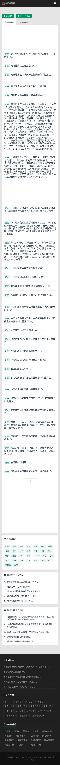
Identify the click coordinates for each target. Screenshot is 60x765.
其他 (14, 546)
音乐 (14, 560)
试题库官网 (22, 744)
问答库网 (8, 735)
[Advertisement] (30, 38)
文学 (21, 555)
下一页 (30, 480)
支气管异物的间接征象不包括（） (22, 601)
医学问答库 (49, 740)
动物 (43, 560)
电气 (16, 565)
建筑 (50, 560)
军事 (14, 551)
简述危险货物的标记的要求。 (20, 636)
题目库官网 (36, 744)
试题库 (26, 731)
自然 (51, 555)
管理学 (8, 565)
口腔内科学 (9, 715)
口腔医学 (30, 710)
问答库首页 (21, 735)
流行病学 (19, 710)
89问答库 (42, 757)
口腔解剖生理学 (37, 715)
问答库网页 (9, 740)
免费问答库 (36, 740)
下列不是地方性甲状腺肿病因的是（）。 (20, 686)
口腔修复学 (22, 715)
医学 (28, 546)
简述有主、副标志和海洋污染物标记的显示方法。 (28, 631)
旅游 (28, 555)
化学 (28, 551)
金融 (50, 546)
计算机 (36, 555)
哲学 (35, 551)
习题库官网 (9, 744)
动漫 (21, 551)
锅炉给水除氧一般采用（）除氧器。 (23, 596)
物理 (43, 546)
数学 (35, 546)
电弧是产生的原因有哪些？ (19, 586)
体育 (7, 551)
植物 (35, 560)
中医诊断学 (9, 706)
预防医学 (8, 710)
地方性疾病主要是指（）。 (14, 671)
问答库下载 (22, 740)
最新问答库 (9, 22)
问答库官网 (47, 731)
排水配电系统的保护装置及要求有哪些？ (24, 591)
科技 (44, 555)
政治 (14, 555)
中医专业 (8, 701)
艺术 (7, 560)
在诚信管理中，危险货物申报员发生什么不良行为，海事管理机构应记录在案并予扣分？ (30, 618)
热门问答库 (24, 22)
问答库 (7, 731)
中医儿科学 (48, 706)
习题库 (17, 731)
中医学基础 (29, 701)
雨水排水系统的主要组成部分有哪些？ (23, 581)
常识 (7, 555)
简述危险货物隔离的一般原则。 (21, 641)
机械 (21, 546)
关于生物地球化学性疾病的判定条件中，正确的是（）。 (27, 666)
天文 (50, 551)
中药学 (18, 701)
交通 (28, 560)
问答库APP (47, 735)
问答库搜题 (34, 735)
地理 (43, 551)
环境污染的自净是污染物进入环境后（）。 (21, 681)
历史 (7, 54)
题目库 (35, 731)
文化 (21, 560)
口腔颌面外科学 (44, 710)
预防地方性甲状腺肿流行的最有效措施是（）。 (23, 676)
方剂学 (41, 701)
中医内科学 (35, 706)
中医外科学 (22, 706)
